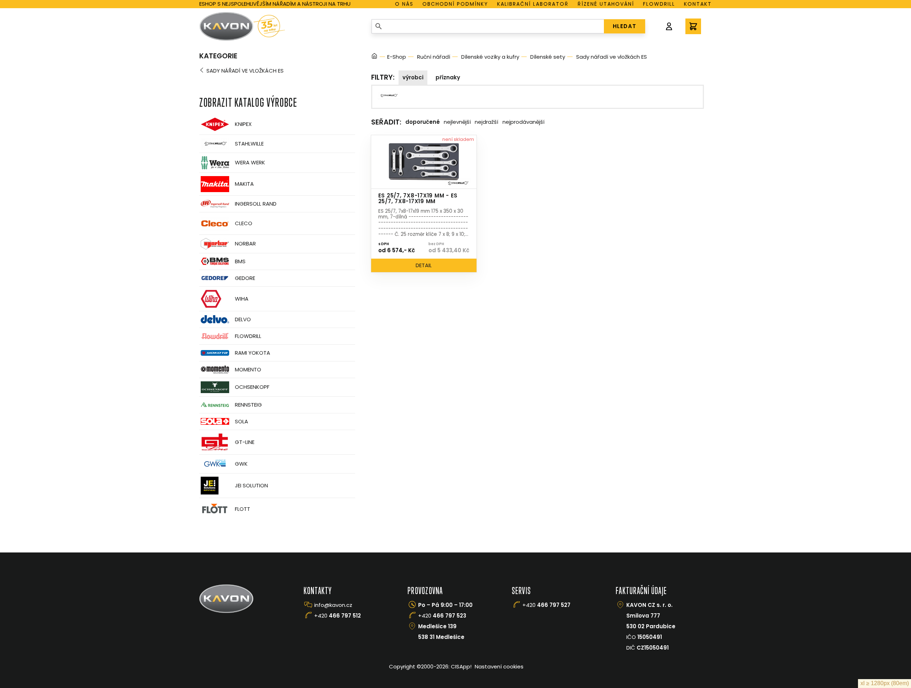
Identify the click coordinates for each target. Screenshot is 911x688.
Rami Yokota (252, 352)
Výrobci (412, 77)
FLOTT (242, 509)
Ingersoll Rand (256, 203)
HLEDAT (625, 26)
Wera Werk (250, 162)
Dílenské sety (547, 56)
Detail (424, 265)
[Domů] (374, 57)
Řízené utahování (606, 3)
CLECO (243, 223)
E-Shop (396, 56)
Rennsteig (248, 404)
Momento (248, 369)
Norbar (245, 243)
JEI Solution (251, 485)
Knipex (243, 124)
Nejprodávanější (523, 122)
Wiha (241, 298)
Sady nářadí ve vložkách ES (245, 70)
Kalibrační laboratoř (533, 3)
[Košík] (693, 26)
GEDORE (245, 278)
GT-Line (244, 442)
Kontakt (698, 3)
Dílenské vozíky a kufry (490, 56)
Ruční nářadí (433, 56)
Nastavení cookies (499, 666)
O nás (404, 3)
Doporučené (422, 122)
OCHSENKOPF (252, 387)
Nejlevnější (457, 122)
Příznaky (448, 77)
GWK (241, 463)
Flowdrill (659, 3)
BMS (240, 261)
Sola (241, 421)
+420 (337, 615)
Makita (244, 183)
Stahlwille (249, 143)
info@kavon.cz (333, 605)
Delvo (243, 319)
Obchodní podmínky (455, 3)
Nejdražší (486, 122)
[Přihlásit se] (669, 26)
